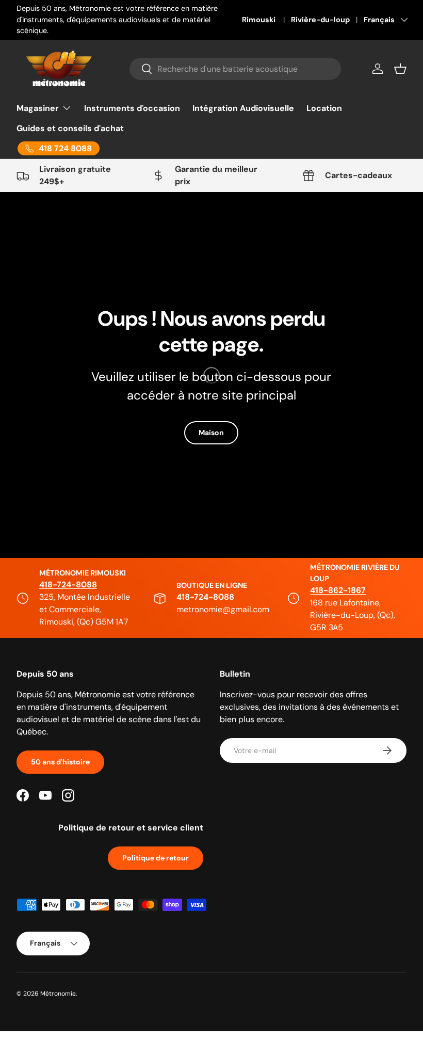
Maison (211, 432)
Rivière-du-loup (320, 19)
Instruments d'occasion (132, 108)
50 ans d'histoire (60, 761)
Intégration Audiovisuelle (243, 108)
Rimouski (259, 19)
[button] (400, 68)
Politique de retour (155, 857)
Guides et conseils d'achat (70, 128)
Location (324, 108)
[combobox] (235, 69)
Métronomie (58, 993)
